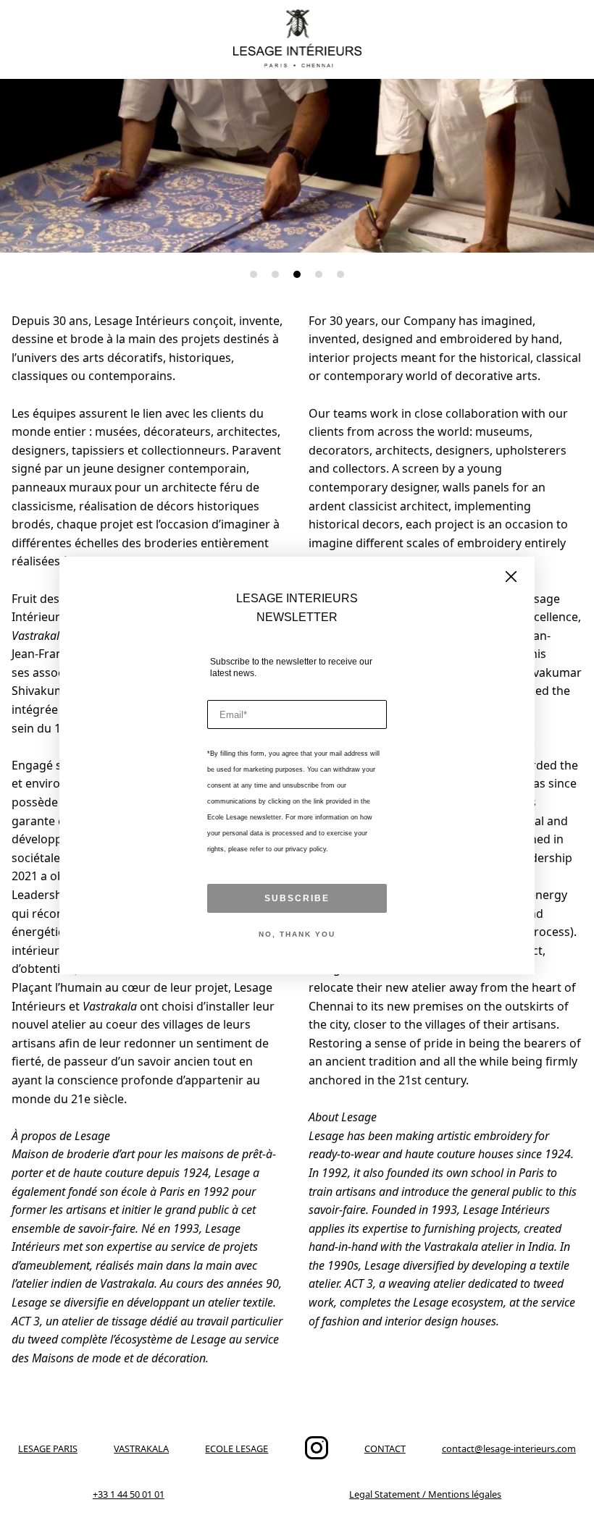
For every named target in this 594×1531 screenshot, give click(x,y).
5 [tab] (340, 274)
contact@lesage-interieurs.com (509, 1448)
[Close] (511, 577)
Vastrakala (39, 636)
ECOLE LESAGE (236, 1448)
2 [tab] (275, 274)
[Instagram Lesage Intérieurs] (316, 1455)
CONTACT (385, 1448)
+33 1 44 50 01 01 (128, 1494)
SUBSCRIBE (297, 898)
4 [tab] (318, 274)
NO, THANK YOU (297, 934)
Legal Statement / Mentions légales (425, 1494)
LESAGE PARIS (48, 1448)
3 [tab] (297, 274)
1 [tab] (253, 274)
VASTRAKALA (141, 1448)
